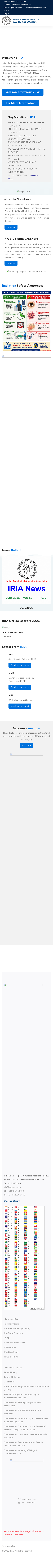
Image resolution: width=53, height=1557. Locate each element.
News (6, 11)
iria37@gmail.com (12, 1187)
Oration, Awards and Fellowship (17, 4)
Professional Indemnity (36, 7)
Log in (6, 14)
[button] (22, 92)
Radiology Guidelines (13, 7)
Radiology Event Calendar (15, 1)
